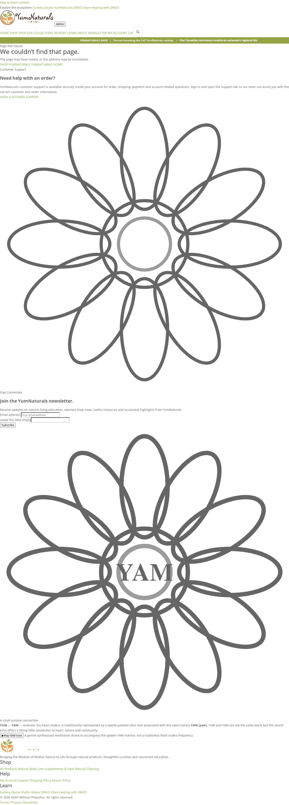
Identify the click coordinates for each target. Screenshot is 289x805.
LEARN (72, 33)
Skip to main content (14, 2)
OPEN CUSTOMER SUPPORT (19, 97)
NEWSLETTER (97, 33)
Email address (10, 415)
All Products (8, 769)
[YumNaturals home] (27, 24)
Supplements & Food (59, 769)
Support (23, 780)
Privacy (16, 802)
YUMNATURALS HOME (46, 64)
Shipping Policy (40, 780)
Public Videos (31, 792)
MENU (60, 24)
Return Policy (61, 780)
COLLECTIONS (43, 33)
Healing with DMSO (105, 7)
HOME (4, 33)
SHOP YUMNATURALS (15, 64)
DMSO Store (82, 7)
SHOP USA (25, 33)
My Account (8, 780)
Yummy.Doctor (43, 7)
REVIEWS (60, 33)
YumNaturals (63, 7)
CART (131, 33)
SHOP (14, 33)
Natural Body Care (31, 769)
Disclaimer (30, 802)
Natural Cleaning (87, 769)
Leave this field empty (15, 420)
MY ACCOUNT (117, 33)
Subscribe (8, 425)
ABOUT (82, 33)
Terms (4, 802)
